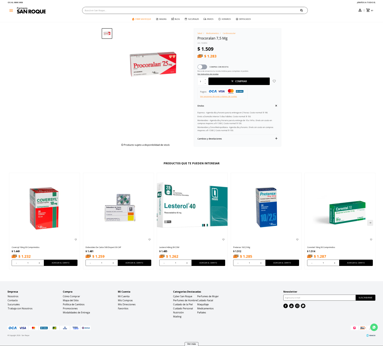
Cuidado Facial (205, 300)
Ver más (191, 344)
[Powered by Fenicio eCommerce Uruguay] (370, 335)
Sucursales (193, 19)
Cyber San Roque (143, 19)
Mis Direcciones (127, 304)
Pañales (201, 312)
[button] (304, 10)
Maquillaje (203, 304)
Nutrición (178, 312)
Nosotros (13, 296)
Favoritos (123, 308)
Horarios (226, 19)
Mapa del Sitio (71, 300)
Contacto (13, 300)
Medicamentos (205, 308)
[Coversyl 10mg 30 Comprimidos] (44, 208)
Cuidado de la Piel (183, 304)
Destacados (245, 19)
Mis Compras (125, 300)
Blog (177, 19)
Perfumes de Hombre (185, 300)
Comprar (241, 81)
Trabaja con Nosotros (20, 308)
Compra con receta (218, 67)
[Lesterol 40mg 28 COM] (192, 208)
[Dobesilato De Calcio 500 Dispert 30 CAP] (118, 208)
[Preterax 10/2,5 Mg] (266, 208)
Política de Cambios (74, 304)
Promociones (70, 308)
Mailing (163, 19)
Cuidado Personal (183, 308)
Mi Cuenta (123, 296)
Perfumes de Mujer (208, 296)
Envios (210, 19)
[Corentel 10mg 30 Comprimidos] (340, 208)
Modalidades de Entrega (76, 312)
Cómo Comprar (71, 296)
